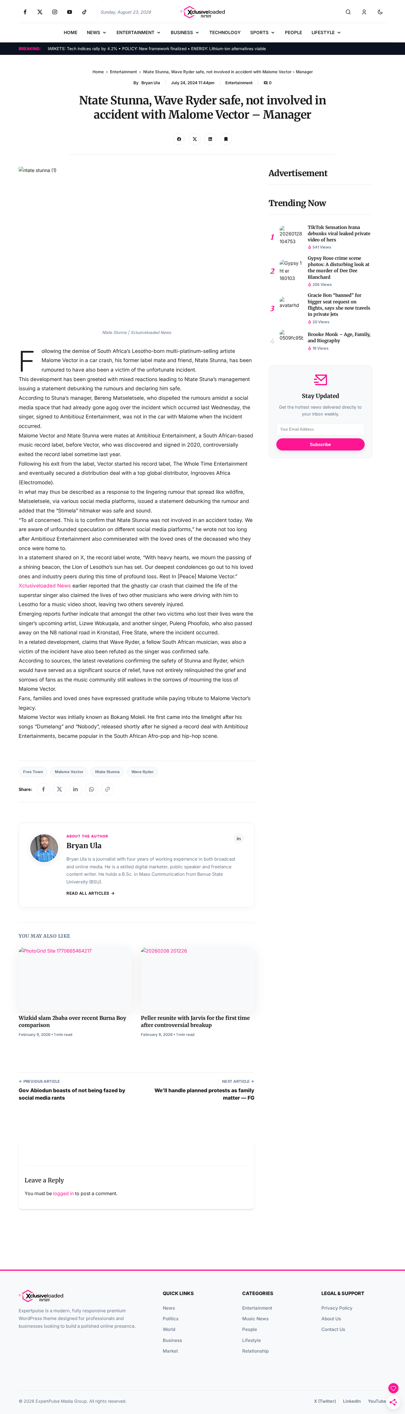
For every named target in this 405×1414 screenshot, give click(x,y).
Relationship (255, 1351)
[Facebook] (43, 789)
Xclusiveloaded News (45, 585)
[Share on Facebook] (179, 139)
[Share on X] (195, 139)
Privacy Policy (337, 1308)
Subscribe (320, 444)
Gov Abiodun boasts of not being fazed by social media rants (72, 1094)
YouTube (377, 1401)
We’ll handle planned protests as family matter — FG (204, 1094)
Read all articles (87, 893)
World (169, 1329)
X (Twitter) (325, 1401)
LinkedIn (352, 1401)
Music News (255, 1318)
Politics (170, 1318)
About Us (331, 1318)
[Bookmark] (226, 139)
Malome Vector (69, 772)
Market (170, 1351)
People (249, 1329)
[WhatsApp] (91, 789)
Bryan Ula (150, 82)
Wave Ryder (142, 772)
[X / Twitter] (59, 789)
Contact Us (333, 1329)
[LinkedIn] (75, 789)
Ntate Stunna (107, 772)
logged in (63, 1193)
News (169, 1308)
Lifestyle (251, 1340)
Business (172, 1340)
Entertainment (123, 71)
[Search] (348, 12)
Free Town (33, 772)
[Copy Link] (210, 139)
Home (98, 71)
